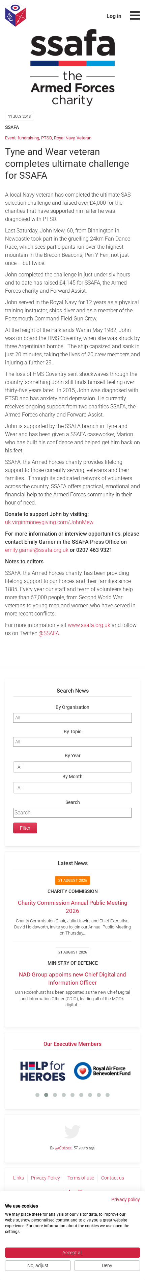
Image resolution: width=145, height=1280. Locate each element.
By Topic (72, 732)
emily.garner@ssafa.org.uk (36, 550)
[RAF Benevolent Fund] (102, 1071)
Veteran (84, 137)
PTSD (46, 137)
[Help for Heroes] (42, 1071)
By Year (73, 756)
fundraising (28, 137)
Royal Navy (64, 137)
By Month (72, 777)
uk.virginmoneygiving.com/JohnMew (49, 522)
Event (10, 137)
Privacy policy (125, 1199)
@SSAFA (48, 633)
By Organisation (72, 707)
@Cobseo (63, 1148)
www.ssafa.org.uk (89, 625)
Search (72, 802)
